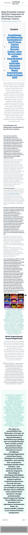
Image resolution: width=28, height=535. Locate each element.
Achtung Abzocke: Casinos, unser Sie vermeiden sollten (14, 51)
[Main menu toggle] (22, 2)
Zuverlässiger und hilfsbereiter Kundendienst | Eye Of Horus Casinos (15, 40)
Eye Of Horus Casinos (13, 193)
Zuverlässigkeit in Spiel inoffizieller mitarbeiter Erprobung (14, 63)
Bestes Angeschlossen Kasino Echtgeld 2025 (15, 74)
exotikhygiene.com (16, 3)
